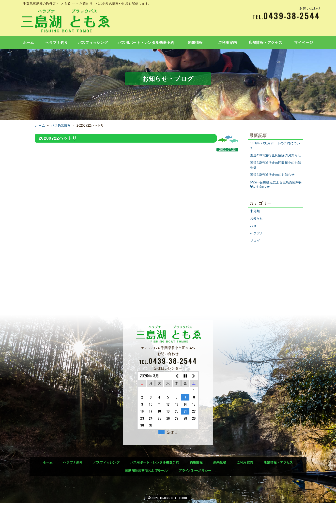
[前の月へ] (177, 376)
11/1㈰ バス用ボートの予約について (275, 146)
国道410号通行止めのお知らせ (272, 175)
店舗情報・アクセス (266, 43)
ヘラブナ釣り (57, 43)
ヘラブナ (256, 233)
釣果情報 (195, 43)
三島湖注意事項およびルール (146, 470)
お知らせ (256, 218)
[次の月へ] (194, 376)
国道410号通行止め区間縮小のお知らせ (275, 165)
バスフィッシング (93, 43)
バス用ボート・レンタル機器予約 (146, 43)
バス (253, 226)
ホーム (28, 43)
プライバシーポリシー (195, 470)
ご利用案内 (227, 43)
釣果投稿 (219, 462)
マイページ (303, 43)
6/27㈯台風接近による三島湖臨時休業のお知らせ (276, 185)
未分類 (255, 211)
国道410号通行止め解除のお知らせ (275, 155)
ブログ (255, 241)
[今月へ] (185, 376)
